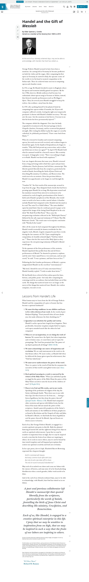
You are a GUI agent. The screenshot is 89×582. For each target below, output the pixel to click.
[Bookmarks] (78, 12)
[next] (86, 293)
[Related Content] (81, 12)
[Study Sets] (74, 12)
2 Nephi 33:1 (34, 384)
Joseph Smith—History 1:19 (36, 401)
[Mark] (17, 30)
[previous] (2, 293)
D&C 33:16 (53, 345)
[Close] (17, 27)
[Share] (17, 37)
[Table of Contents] (2, 11)
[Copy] (17, 34)
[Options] (85, 12)
